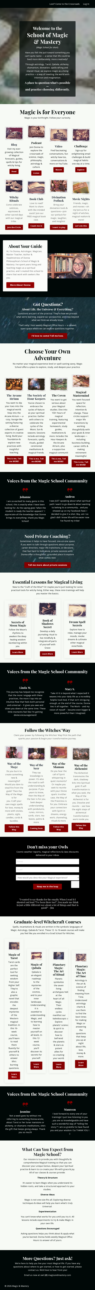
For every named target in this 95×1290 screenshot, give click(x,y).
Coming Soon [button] (36, 828)
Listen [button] (36, 173)
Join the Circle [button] (14, 227)
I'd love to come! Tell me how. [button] (48, 335)
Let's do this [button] (81, 226)
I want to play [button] (58, 227)
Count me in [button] (36, 226)
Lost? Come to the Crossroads (64, 4)
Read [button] (14, 171)
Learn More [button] (17, 652)
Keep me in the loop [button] (47, 886)
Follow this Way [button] (14, 828)
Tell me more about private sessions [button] (47, 565)
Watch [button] (58, 169)
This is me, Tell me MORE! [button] (14, 460)
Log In (86, 4)
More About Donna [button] (20, 285)
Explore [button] (80, 169)
